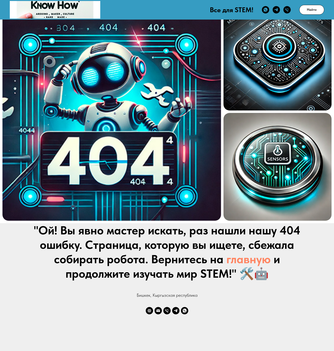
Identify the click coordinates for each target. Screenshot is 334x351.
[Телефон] (287, 9)
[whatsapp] (265, 9)
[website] (149, 310)
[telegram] (276, 9)
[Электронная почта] (158, 310)
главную (248, 259)
